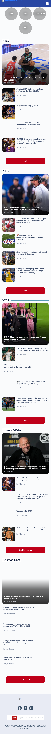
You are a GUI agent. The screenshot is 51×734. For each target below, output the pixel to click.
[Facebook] (20, 708)
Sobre (23, 725)
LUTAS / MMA (25, 550)
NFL (25, 28)
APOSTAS (25, 679)
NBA (11, 14)
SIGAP (28, 728)
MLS (25, 14)
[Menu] (47, 3)
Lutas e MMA (39, 14)
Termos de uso (10, 726)
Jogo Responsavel (29, 726)
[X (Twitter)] (25, 708)
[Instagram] (31, 708)
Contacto (19, 726)
